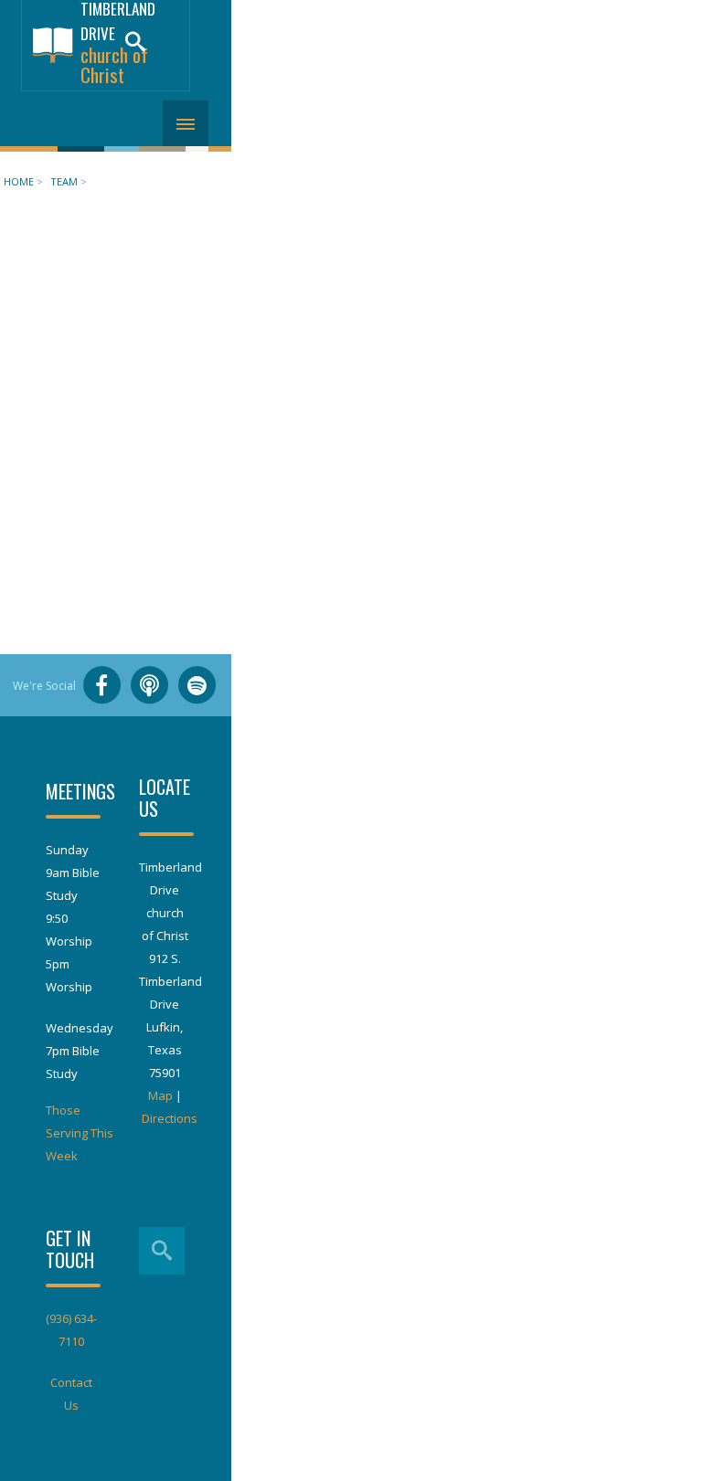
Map (160, 1095)
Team (64, 181)
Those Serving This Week (79, 1133)
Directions (169, 1118)
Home (19, 181)
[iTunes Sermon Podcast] (149, 685)
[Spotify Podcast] (196, 685)
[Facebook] (101, 685)
